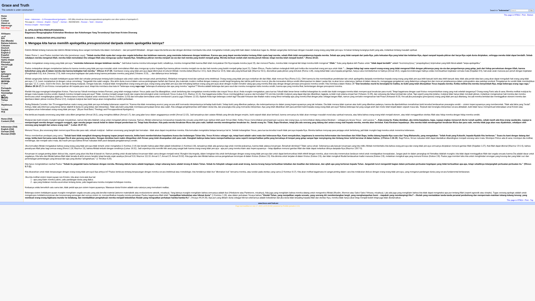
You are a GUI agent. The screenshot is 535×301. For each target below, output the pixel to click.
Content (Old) (7, 121)
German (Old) (7, 131)
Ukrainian (99, 22)
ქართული (6, 74)
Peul (3, 86)
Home (4, 16)
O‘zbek (4, 83)
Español (5, 55)
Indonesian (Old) (9, 127)
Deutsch (5, 48)
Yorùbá (4, 109)
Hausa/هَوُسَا (7, 64)
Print (524, 15)
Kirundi (4, 76)
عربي (3, 36)
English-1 (5, 50)
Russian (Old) (7, 134)
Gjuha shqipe (7, 60)
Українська (6, 105)
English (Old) (7, 129)
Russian (84, 22)
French (55, 22)
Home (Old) (6, 119)
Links (3, 18)
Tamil (91, 22)
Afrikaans (5, 33)
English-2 (5, 52)
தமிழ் (3, 95)
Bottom (530, 15)
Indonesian (35, 19)
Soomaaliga (7, 93)
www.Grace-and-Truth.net (268, 203)
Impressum (6, 25)
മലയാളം (5, 81)
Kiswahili (5, 78)
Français (5, 57)
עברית (4, 67)
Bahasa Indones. (9, 43)
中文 (3, 112)
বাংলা (3, 38)
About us (5, 23)
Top (531, 200)
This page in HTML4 (512, 15)
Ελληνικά (5, 62)
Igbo (3, 71)
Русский (5, 90)
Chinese (40, 22)
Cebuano (5, 45)
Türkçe (4, 100)
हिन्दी (3, 69)
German (64, 22)
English (48, 22)
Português (6, 88)
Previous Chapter (31, 25)
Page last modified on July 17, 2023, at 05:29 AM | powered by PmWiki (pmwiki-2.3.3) (267, 206)
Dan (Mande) (7, 41)
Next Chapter (45, 25)
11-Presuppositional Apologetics (54, 19)
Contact (5, 21)
